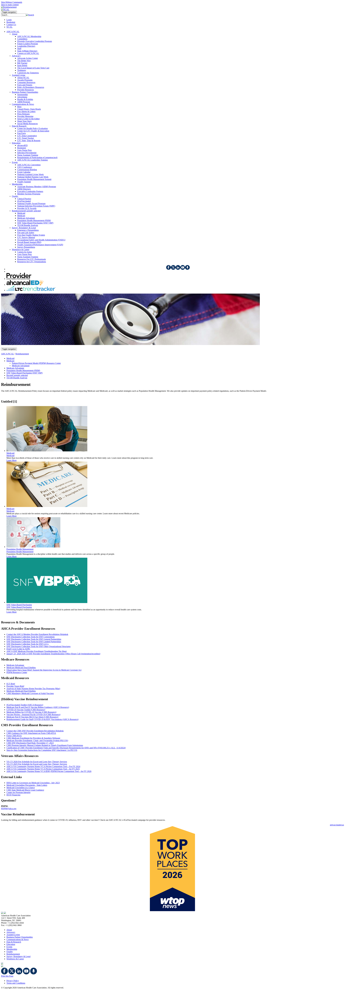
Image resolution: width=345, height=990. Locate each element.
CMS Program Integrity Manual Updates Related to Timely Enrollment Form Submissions (44, 745)
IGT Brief (10, 684)
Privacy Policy (12, 981)
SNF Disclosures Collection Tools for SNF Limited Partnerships (33, 641)
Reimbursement (22, 354)
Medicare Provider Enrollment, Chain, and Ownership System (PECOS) (37, 740)
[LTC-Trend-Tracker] (31, 290)
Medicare (10, 511)
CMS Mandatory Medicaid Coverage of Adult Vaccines (30, 693)
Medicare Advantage (15, 665)
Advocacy (10, 932)
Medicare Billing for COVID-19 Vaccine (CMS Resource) (31, 712)
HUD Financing (13, 795)
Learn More (11, 460)
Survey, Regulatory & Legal (18, 956)
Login (9, 20)
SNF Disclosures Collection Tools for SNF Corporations (30, 637)
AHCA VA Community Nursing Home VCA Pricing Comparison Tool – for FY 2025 (43, 769)
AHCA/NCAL (7, 354)
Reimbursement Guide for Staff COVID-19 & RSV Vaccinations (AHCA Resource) (42, 719)
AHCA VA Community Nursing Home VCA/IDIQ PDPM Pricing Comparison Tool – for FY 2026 (48, 771)
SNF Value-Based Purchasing (19, 607)
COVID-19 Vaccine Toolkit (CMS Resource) (25, 710)
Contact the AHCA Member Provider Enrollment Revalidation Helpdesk (37, 634)
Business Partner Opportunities (19, 937)
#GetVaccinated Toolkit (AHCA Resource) (24, 705)
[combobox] (13, 15)
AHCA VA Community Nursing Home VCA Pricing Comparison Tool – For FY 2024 (43, 766)
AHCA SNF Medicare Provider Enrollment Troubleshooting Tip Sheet (36, 651)
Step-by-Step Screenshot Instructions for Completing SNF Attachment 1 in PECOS (41, 750)
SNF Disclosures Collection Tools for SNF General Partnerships (33, 639)
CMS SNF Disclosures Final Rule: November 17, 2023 (30, 743)
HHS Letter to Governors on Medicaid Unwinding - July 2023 (33, 783)
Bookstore (10, 22)
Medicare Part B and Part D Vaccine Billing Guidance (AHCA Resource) (37, 707)
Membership (11, 949)
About (9, 930)
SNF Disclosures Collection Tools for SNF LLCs (27, 644)
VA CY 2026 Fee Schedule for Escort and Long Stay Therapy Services (36, 761)
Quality (9, 951)
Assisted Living (13, 934)
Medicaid (10, 455)
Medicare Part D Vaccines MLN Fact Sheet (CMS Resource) (32, 717)
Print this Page (7, 976)
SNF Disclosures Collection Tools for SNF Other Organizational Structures (38, 646)
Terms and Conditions (15, 983)
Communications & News (17, 939)
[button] (30, 15)
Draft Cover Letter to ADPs (18, 649)
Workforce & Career (15, 959)
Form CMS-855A (14, 735)
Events (9, 947)
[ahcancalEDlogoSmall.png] (25, 284)
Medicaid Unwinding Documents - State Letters (26, 785)
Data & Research (13, 942)
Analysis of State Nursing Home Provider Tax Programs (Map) (33, 688)
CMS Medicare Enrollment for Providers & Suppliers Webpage (33, 738)
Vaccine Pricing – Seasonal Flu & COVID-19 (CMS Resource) (33, 714)
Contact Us (11, 24)
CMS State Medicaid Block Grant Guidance (25, 790)
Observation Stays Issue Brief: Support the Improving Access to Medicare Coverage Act (43, 670)
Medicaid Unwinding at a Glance (20, 787)
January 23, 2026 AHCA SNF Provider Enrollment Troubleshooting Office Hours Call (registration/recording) (53, 654)
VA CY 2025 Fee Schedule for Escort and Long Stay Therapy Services (36, 764)
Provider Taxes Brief (15, 686)
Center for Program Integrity (18, 792)
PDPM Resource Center (16, 672)
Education (10, 944)
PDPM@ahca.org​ (8, 808)
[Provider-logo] (18, 279)
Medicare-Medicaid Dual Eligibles (21, 667)
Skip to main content (10, 4)
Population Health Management (19, 551)
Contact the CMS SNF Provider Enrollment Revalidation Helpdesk (35, 731)
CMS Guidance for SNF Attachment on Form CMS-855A (31, 733)
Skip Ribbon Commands (11, 2)
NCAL (9, 27)
